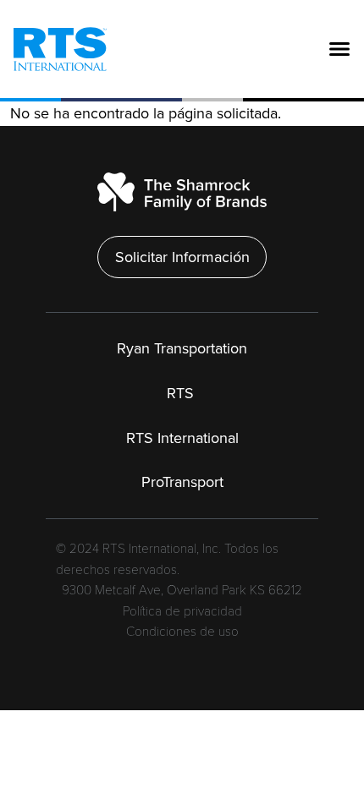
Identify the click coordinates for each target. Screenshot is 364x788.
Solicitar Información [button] (182, 257)
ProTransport (182, 482)
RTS (182, 393)
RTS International (182, 438)
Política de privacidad (182, 612)
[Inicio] (53, 48)
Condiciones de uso (182, 632)
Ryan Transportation (182, 348)
